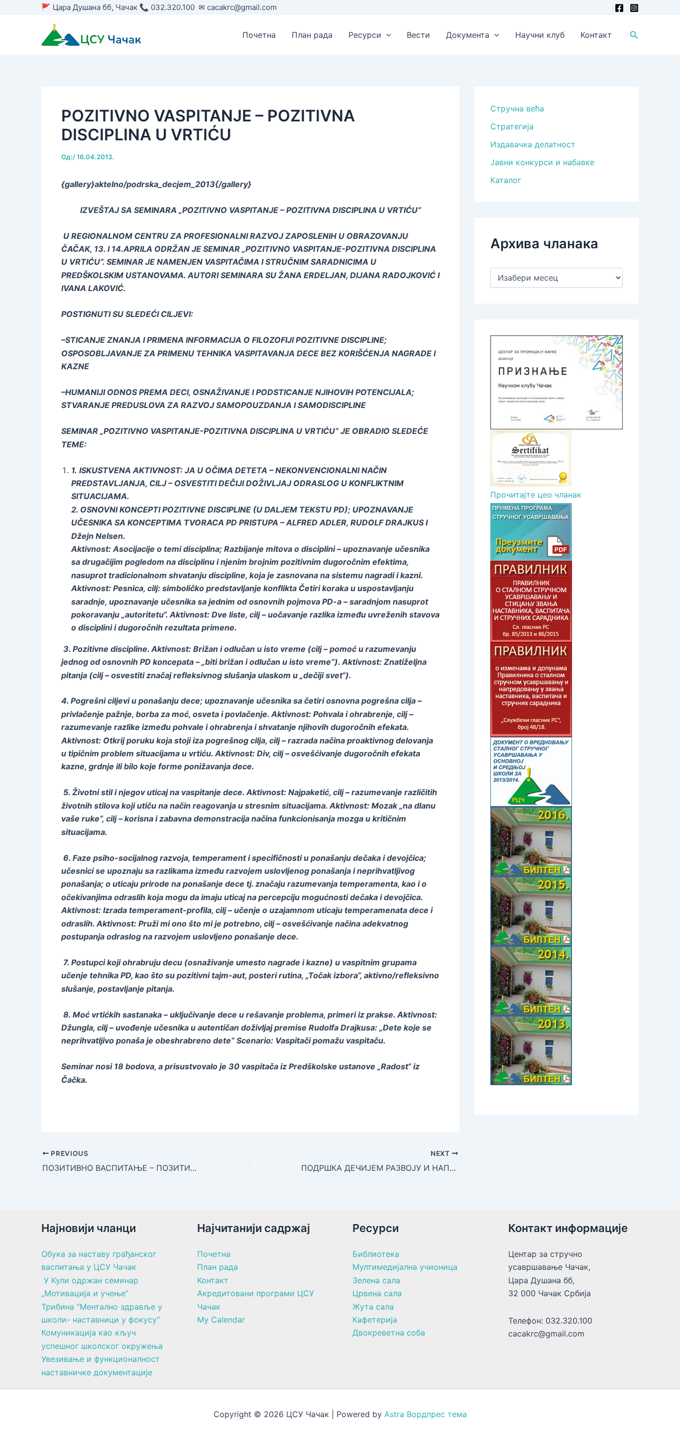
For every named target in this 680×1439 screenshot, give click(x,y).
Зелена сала (376, 1280)
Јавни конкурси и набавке (542, 162)
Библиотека (375, 1254)
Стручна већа (517, 108)
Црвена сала (377, 1293)
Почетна (259, 35)
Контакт (596, 35)
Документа (467, 35)
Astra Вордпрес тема (425, 1414)
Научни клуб (540, 35)
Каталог (505, 180)
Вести (418, 35)
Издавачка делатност (532, 144)
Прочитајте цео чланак (535, 495)
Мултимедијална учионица (404, 1267)
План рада (312, 35)
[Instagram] (634, 7)
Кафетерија (374, 1320)
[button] (386, 35)
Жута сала (373, 1307)
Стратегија (512, 126)
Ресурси (364, 35)
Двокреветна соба (388, 1332)
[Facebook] (619, 7)
